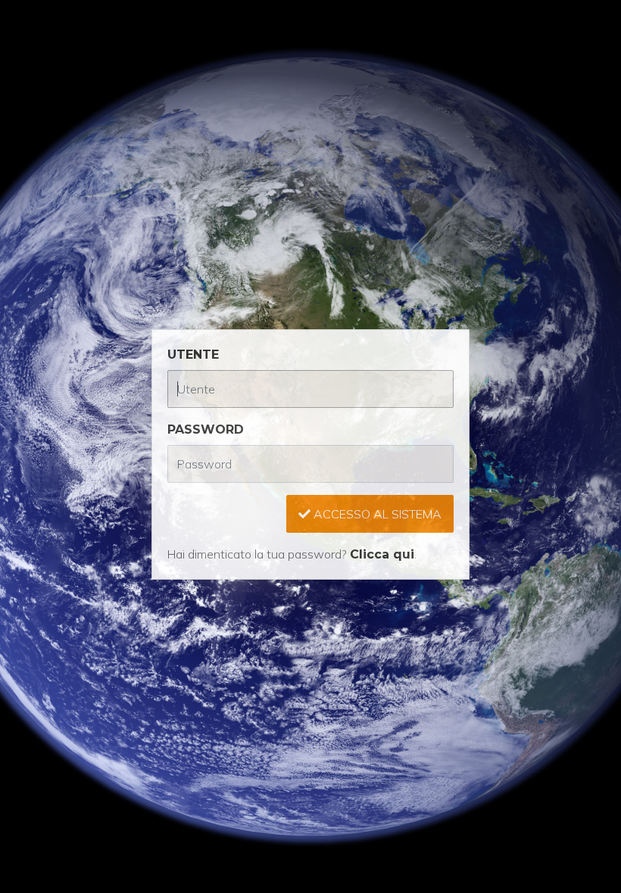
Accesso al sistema (376, 513)
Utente (193, 354)
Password (205, 429)
